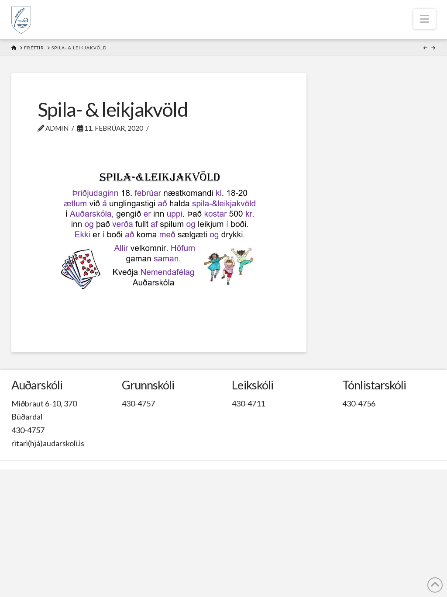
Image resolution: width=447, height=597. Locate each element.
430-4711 (248, 403)
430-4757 (28, 430)
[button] (424, 19)
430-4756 (358, 403)
